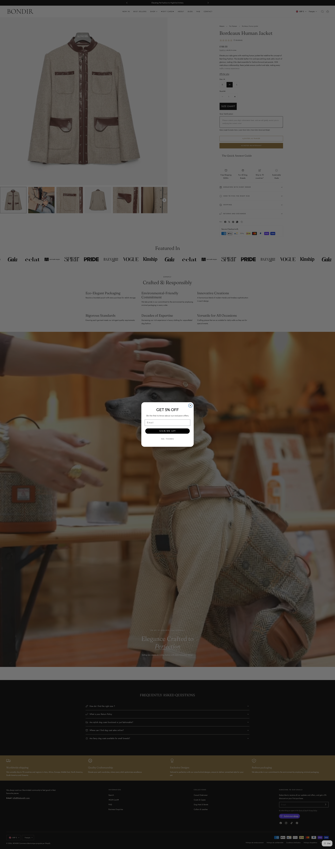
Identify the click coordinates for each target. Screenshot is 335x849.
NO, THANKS (167, 439)
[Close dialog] (190, 405)
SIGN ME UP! (167, 431)
